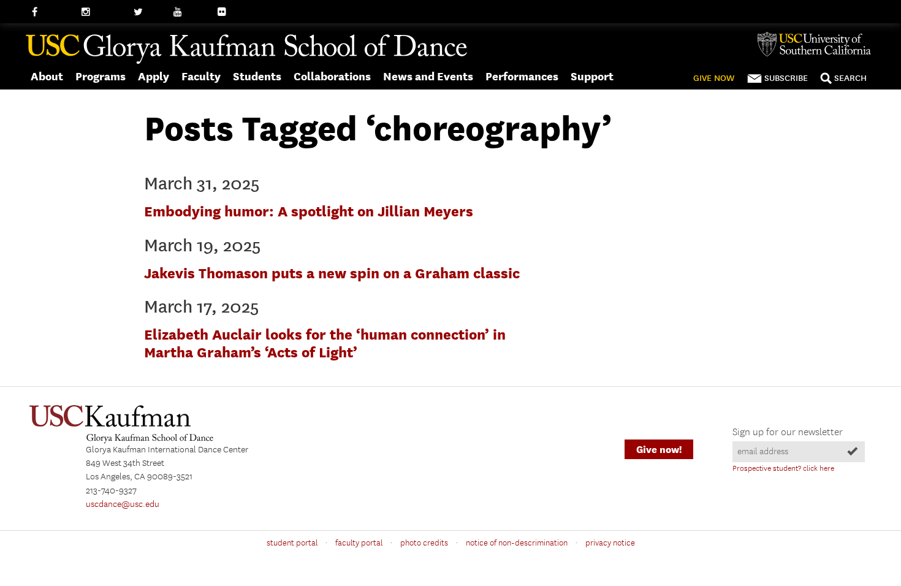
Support (592, 76)
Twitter (147, 12)
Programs (100, 76)
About (47, 76)
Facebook (50, 12)
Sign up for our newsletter (787, 432)
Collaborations (332, 76)
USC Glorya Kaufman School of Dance (246, 49)
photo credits (424, 543)
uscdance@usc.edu (122, 504)
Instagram (101, 12)
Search (850, 78)
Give (713, 78)
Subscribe (786, 78)
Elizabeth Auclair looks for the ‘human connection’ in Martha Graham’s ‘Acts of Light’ (325, 343)
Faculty (201, 76)
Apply (153, 76)
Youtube (190, 12)
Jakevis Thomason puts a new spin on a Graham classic (332, 273)
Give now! (659, 449)
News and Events (428, 76)
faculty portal (358, 543)
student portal (292, 543)
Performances (521, 76)
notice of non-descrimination (517, 543)
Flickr (228, 12)
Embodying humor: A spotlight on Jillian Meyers (308, 211)
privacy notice (610, 543)
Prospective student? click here (783, 468)
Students (257, 76)
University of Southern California (819, 44)
